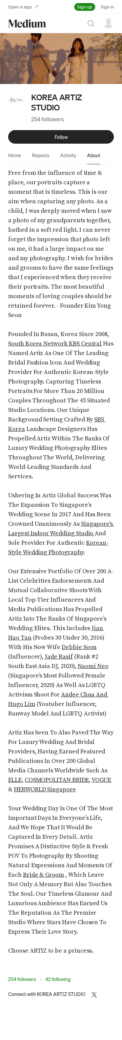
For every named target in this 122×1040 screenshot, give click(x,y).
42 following (57, 979)
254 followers (47, 119)
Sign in (107, 6)
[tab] (14, 155)
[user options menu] (108, 22)
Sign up (84, 6)
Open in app (20, 6)
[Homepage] (27, 23)
